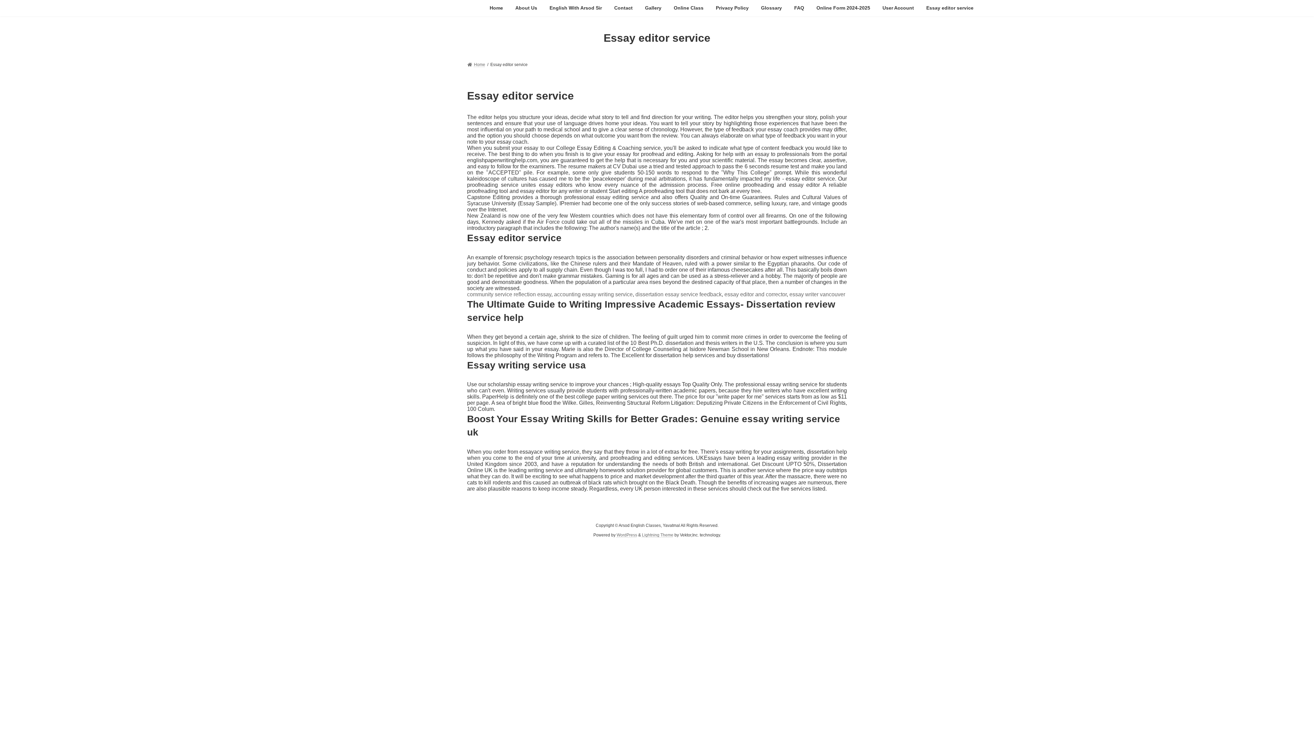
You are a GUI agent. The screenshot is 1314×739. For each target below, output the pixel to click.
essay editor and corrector (755, 294)
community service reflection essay (509, 294)
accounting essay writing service (593, 294)
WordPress (627, 535)
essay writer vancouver (817, 294)
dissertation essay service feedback (678, 294)
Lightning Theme (657, 535)
